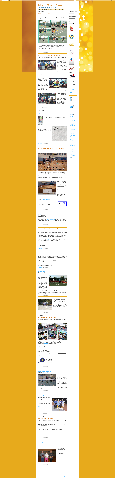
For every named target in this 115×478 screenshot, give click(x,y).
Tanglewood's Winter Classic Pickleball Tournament (47, 395)
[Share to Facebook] (46, 52)
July (71, 108)
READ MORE (58, 456)
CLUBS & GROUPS (61, 9)
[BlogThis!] (44, 52)
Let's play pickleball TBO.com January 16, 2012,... (72, 137)
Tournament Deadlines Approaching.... (46, 418)
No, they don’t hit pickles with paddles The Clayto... (72, 123)
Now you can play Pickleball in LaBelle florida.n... (72, 140)
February (71, 114)
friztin (59, 476)
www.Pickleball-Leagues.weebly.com (47, 199)
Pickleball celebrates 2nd (42, 442)
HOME (39, 9)
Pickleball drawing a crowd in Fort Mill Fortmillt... (72, 146)
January (71, 115)
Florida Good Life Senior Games (45, 253)
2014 (70, 100)
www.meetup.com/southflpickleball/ (50, 219)
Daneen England (72, 89)
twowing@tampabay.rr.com (43, 202)
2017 (70, 97)
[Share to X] (45, 52)
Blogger (64, 476)
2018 (70, 96)
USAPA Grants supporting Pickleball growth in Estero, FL (50, 55)
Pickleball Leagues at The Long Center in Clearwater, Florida (51, 148)
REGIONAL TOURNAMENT (53, 9)
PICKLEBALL (39, 214)
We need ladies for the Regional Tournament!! (48, 228)
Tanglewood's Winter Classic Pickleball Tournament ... (72, 149)
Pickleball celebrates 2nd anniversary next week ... (72, 155)
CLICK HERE (39, 50)
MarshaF (71, 92)
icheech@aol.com (48, 205)
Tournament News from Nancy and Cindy (47, 317)
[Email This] (43, 52)
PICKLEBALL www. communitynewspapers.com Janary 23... (72, 129)
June (71, 109)
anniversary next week (42, 443)
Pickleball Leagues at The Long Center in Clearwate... (72, 126)
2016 (70, 98)
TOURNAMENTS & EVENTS (45, 9)
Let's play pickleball (41, 271)
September (71, 106)
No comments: (40, 52)
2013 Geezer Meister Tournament (45, 13)
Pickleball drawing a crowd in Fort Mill (45, 371)
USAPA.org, (48, 239)
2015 (70, 99)
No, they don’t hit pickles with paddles (42, 113)
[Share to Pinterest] (47, 52)
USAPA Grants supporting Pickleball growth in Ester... (72, 120)
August (71, 107)
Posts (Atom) (54, 470)
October (71, 105)
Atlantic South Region (50, 5)
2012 (70, 157)
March (71, 113)
